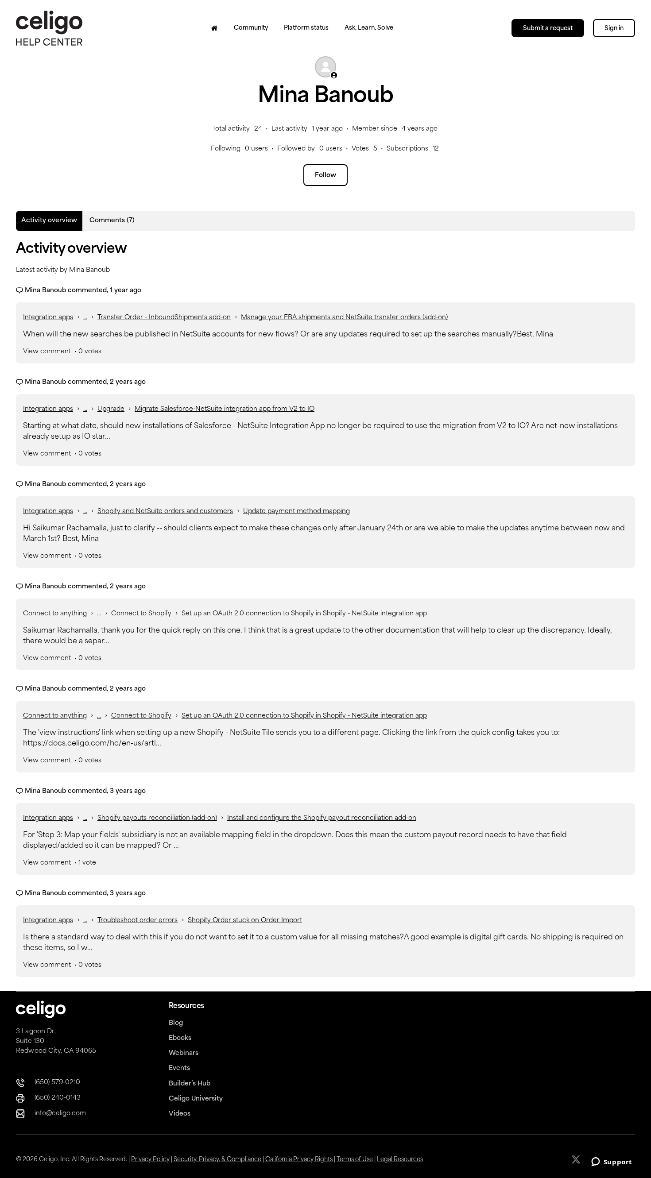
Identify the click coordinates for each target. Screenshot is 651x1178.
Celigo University (196, 1099)
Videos (179, 1114)
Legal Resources (400, 1160)
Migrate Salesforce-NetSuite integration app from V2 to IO (224, 409)
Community (251, 28)
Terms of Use (355, 1160)
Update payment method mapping (296, 511)
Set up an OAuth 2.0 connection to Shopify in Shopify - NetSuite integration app (304, 613)
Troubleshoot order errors (137, 920)
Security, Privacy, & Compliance (217, 1160)
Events (179, 1068)
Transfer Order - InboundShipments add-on (164, 317)
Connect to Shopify (141, 613)
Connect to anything (55, 613)
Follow (325, 175)
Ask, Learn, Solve (369, 28)
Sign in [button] (614, 28)
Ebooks (180, 1038)
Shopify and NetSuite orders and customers (165, 511)
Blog (176, 1023)
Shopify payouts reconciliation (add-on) (157, 818)
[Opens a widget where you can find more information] (611, 1162)
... (85, 317)
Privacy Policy (150, 1160)
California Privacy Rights (299, 1160)
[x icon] (577, 1159)
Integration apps (48, 317)
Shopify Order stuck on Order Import (245, 920)
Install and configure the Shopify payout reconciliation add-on (321, 818)
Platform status (306, 28)
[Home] (214, 28)
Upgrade (110, 409)
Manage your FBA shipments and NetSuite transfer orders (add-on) (344, 317)
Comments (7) (112, 220)
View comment (47, 351)
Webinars (183, 1053)
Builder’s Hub (189, 1084)
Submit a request (548, 28)
